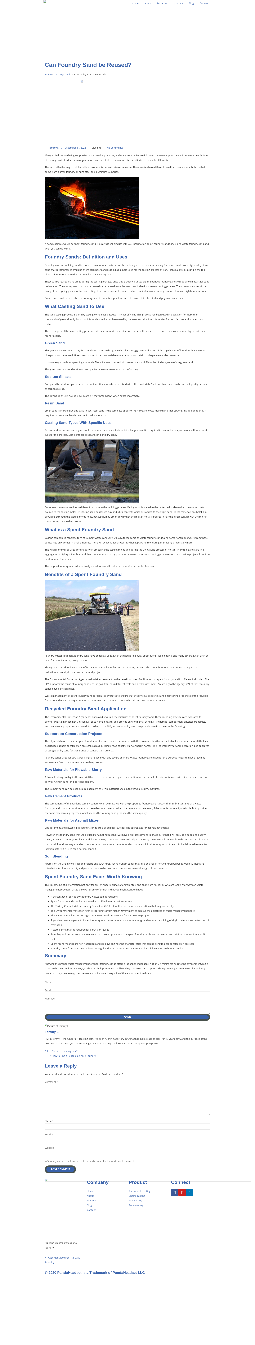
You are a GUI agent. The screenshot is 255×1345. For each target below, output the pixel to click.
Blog (191, 3)
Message (50, 998)
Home (135, 3)
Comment (51, 1082)
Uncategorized (62, 74)
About (147, 3)
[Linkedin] (189, 1192)
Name (48, 982)
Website (49, 1148)
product (178, 3)
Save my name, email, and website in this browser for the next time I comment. (91, 1161)
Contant (204, 3)
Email (48, 990)
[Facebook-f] (174, 1192)
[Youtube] (182, 1192)
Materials (162, 3)
